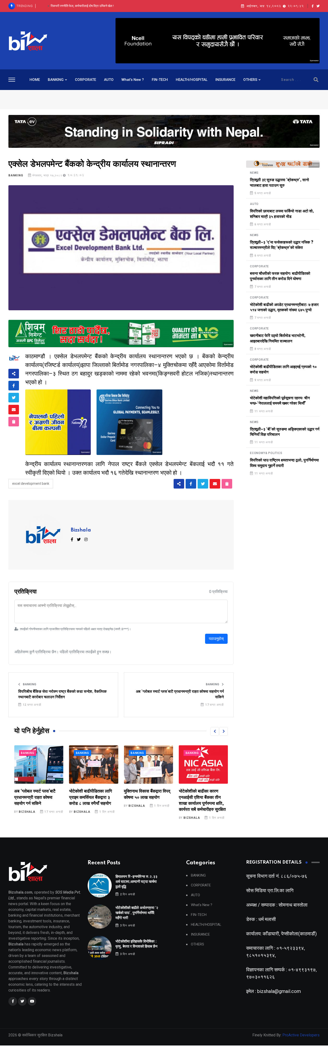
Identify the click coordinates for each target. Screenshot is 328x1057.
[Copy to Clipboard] (13, 421)
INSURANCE (225, 80)
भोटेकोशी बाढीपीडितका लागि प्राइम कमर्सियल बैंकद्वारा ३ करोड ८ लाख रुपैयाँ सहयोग (35, 797)
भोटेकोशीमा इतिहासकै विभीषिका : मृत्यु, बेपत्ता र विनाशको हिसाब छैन (82, 6)
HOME (35, 80)
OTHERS (250, 80)
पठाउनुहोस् (216, 638)
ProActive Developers (301, 1035)
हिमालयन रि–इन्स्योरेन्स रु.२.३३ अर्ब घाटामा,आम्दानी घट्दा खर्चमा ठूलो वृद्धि (136, 882)
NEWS (254, 172)
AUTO (109, 80)
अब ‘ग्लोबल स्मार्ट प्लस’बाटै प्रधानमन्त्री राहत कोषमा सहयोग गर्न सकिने (180, 694)
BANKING (56, 80)
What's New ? (132, 80)
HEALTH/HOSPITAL (191, 80)
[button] (214, 731)
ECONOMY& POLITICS (266, 453)
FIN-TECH (160, 80)
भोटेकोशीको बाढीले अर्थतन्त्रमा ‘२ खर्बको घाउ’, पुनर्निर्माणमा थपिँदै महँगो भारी (136, 913)
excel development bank (30, 483)
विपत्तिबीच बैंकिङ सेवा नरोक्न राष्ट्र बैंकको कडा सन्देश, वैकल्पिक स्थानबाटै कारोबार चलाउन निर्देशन (62, 694)
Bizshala (81, 530)
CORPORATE (85, 80)
